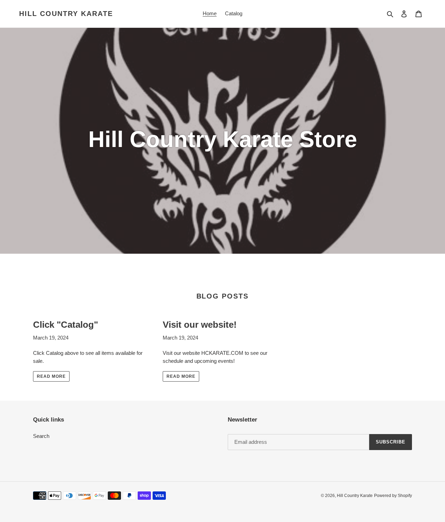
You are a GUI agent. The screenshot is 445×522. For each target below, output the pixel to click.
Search (41, 436)
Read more (51, 376)
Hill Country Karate (66, 13)
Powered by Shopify (393, 495)
